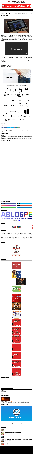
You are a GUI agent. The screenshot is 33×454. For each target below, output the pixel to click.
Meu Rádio (2, 237)
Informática (3, 125)
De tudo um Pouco (17, 233)
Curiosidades (8, 233)
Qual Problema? (23, 237)
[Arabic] (12, 226)
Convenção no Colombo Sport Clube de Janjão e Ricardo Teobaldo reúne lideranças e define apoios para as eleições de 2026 (18, 443)
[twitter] (24, 203)
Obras (5, 237)
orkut (7, 237)
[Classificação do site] (5, 400)
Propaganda (19, 237)
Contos (2, 233)
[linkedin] (24, 207)
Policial (10, 237)
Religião (31, 237)
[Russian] (19, 226)
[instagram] (8, 205)
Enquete (30, 233)
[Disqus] (16, 169)
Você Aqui (2, 240)
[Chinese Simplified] (17, 226)
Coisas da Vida (8, 447)
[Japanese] (15, 226)
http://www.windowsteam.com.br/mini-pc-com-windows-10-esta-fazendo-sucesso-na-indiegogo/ (14, 124)
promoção (16, 237)
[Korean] (14, 226)
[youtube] (24, 205)
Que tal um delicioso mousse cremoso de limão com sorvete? (13, 432)
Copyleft (2, 447)
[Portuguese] (20, 226)
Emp (27, 233)
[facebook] (8, 203)
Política (13, 237)
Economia (21, 233)
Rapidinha (27, 237)
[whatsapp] (8, 207)
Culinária (5, 233)
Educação (25, 233)
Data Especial (12, 233)
